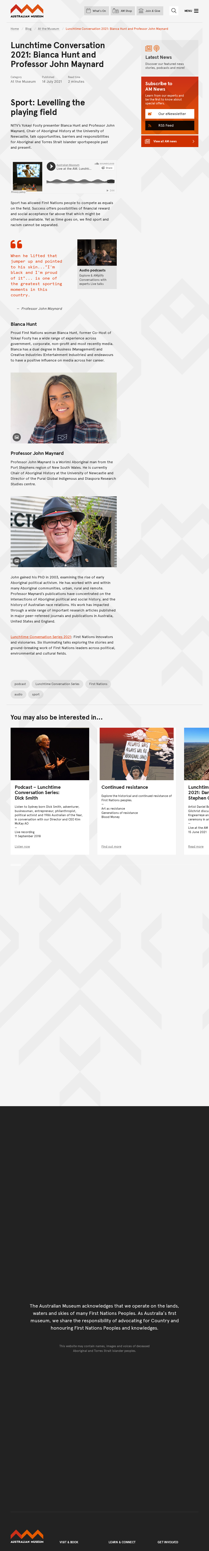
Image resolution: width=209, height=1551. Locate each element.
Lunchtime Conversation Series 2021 (41, 636)
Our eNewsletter (171, 113)
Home (15, 28)
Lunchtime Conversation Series (57, 684)
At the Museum (49, 28)
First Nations (98, 684)
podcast (20, 684)
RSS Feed (165, 125)
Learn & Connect (122, 1542)
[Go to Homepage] (31, 1536)
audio (18, 694)
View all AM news (165, 141)
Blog (28, 28)
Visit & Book (69, 1542)
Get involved (168, 1542)
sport (36, 694)
